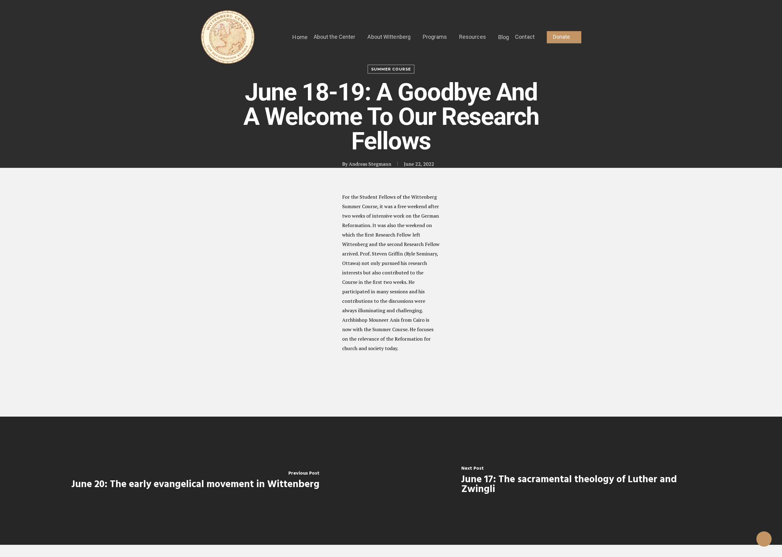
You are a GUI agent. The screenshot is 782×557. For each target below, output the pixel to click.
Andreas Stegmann (370, 164)
